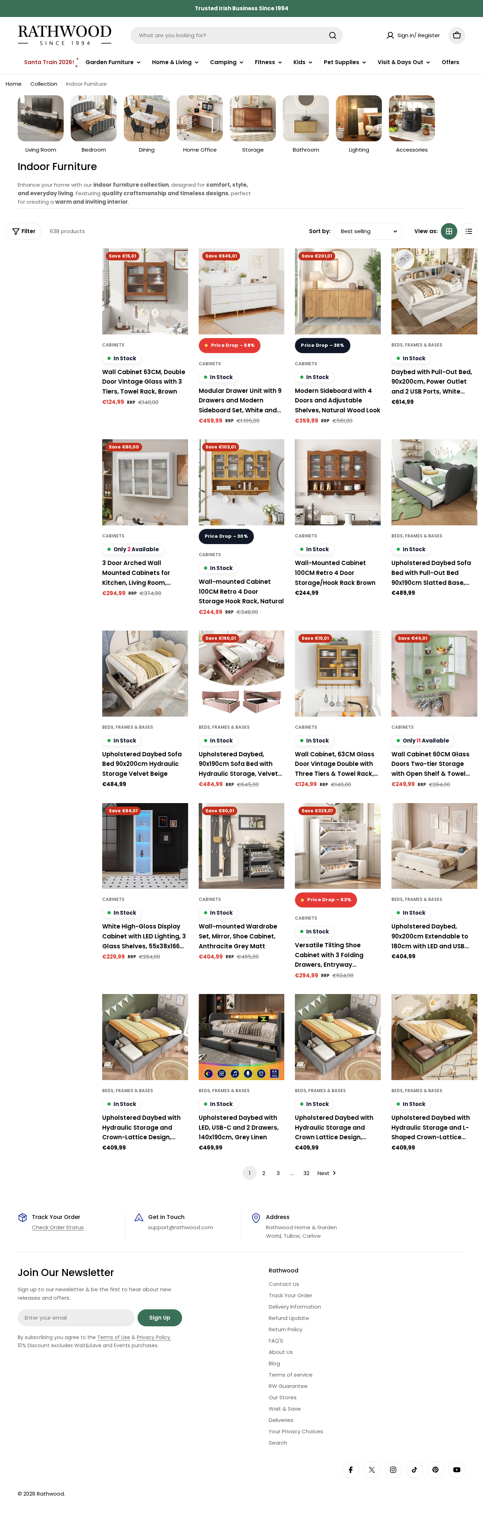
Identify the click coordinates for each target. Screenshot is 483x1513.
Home (14, 83)
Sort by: (320, 231)
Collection (43, 83)
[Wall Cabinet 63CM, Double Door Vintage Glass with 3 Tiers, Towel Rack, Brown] (145, 291)
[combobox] (236, 35)
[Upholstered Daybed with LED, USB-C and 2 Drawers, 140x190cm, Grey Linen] (242, 1037)
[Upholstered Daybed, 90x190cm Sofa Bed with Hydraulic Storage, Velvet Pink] (242, 674)
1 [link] (250, 1173)
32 (306, 1173)
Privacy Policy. (154, 1337)
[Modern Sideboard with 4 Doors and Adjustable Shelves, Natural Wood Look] (338, 291)
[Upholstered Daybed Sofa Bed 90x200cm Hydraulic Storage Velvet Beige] (145, 674)
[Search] (332, 35)
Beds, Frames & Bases (416, 345)
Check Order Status (58, 1227)
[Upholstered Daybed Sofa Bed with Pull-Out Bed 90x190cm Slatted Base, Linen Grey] (434, 482)
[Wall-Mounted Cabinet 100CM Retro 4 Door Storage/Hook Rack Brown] (338, 482)
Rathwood (50, 1493)
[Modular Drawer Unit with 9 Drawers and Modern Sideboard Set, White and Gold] (242, 291)
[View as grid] (449, 231)
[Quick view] (177, 263)
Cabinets (113, 345)
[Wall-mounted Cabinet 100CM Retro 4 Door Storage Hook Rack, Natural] (242, 482)
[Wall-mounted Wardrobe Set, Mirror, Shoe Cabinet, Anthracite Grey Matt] (242, 846)
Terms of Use (113, 1337)
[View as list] (468, 231)
